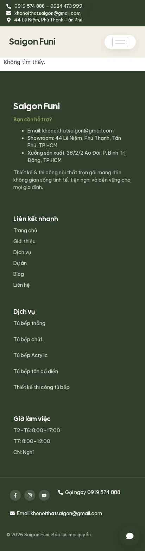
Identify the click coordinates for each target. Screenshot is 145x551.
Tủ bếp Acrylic (30, 355)
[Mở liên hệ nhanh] (130, 536)
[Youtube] (44, 495)
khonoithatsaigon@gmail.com (78, 131)
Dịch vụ (22, 252)
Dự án (20, 263)
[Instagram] (29, 495)
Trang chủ (25, 230)
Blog (18, 274)
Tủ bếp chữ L (28, 339)
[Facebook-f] (15, 495)
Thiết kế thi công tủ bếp (41, 387)
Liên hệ (21, 285)
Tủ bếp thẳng (29, 323)
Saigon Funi (32, 41)
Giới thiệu (24, 241)
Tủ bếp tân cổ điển (35, 371)
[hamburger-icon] (120, 42)
